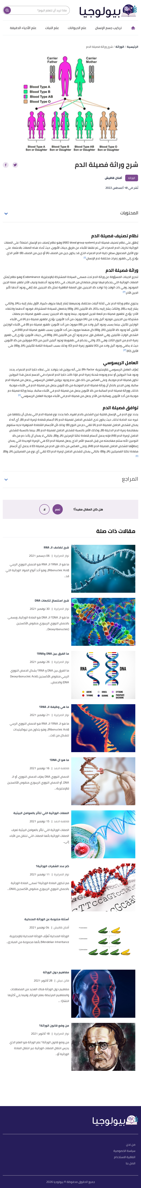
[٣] (124, 350)
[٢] (124, 292)
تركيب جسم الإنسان (108, 28)
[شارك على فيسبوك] (6, 165)
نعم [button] (57, 509)
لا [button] (44, 509)
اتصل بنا (130, 1163)
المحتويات (129, 213)
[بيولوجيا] (108, 10)
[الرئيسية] (132, 28)
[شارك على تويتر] (15, 165)
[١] (85, 257)
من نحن (130, 1144)
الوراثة (131, 178)
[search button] (7, 10)
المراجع (130, 479)
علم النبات (52, 28)
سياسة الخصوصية (124, 1151)
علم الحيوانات (77, 28)
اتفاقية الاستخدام (124, 1157)
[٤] (19, 395)
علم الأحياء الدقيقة (23, 28)
